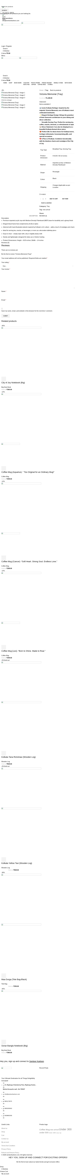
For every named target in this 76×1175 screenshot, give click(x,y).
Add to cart (54, 199)
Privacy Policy (50, 1164)
